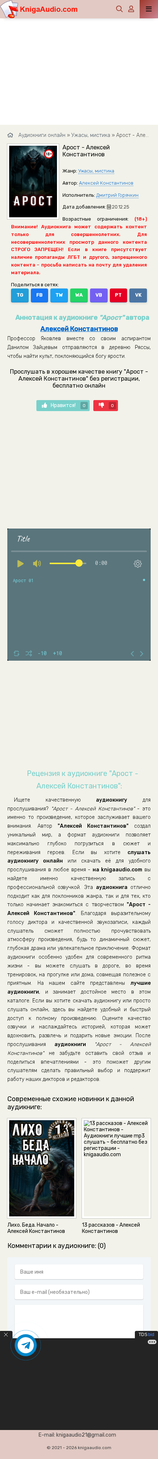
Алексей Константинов (106, 183)
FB (39, 295)
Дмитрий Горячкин (117, 195)
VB (99, 295)
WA (79, 295)
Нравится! (68, 405)
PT (118, 295)
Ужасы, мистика (96, 171)
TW (59, 295)
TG (20, 295)
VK (138, 295)
